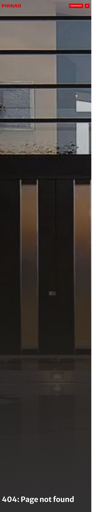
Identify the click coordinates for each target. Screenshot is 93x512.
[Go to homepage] (12, 5)
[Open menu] (87, 6)
